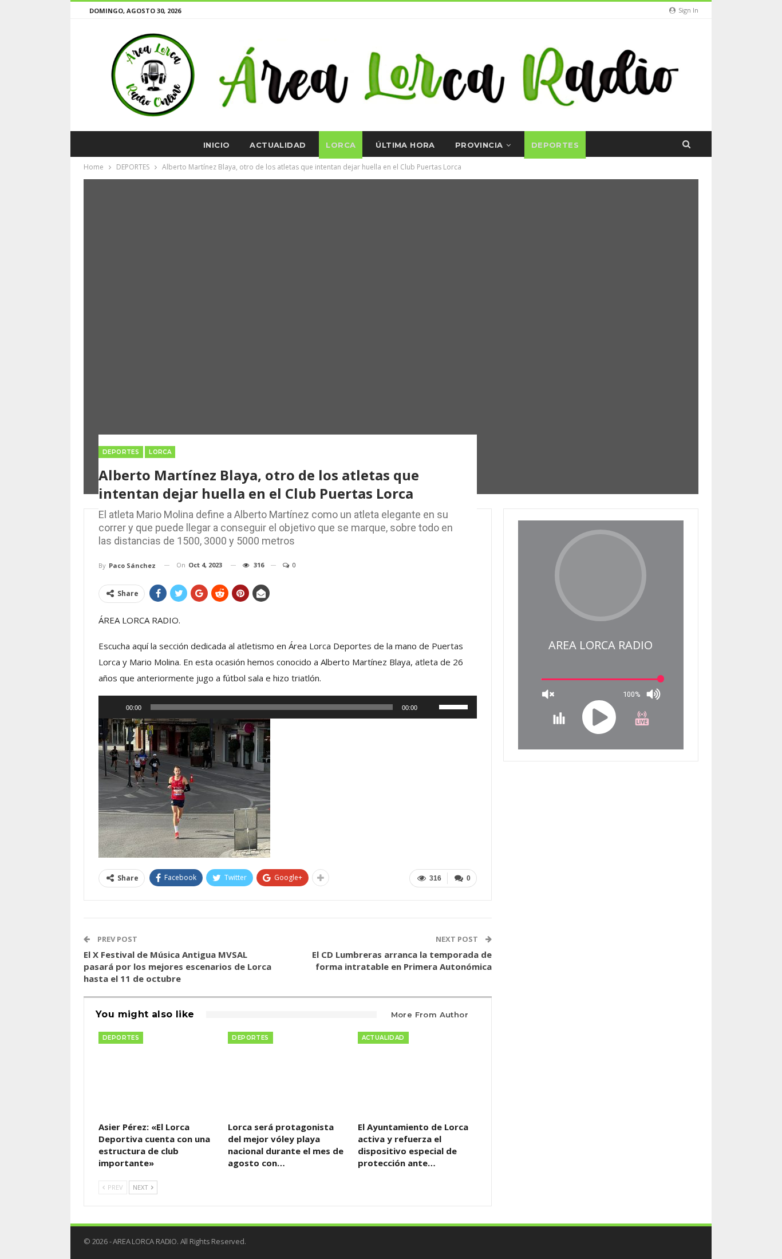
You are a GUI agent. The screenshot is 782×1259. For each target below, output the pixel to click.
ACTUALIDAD (278, 144)
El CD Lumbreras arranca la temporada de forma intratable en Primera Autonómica (402, 960)
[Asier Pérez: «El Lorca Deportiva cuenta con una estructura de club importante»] (158, 1073)
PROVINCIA (479, 144)
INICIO (216, 144)
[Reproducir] (113, 707)
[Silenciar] (430, 707)
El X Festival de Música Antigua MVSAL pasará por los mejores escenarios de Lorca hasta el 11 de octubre (177, 966)
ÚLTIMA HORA (405, 144)
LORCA (341, 144)
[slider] (455, 706)
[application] (287, 707)
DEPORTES (555, 144)
